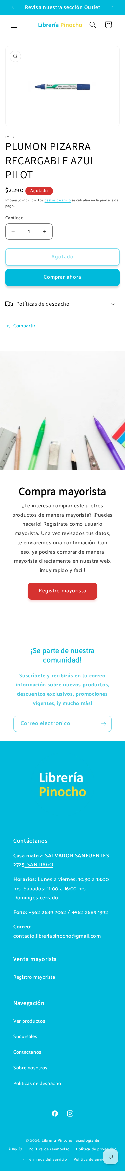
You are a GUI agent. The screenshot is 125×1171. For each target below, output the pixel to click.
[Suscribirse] (103, 724)
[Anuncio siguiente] (112, 7)
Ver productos (29, 1021)
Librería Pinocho (57, 1140)
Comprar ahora (63, 277)
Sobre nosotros (30, 1068)
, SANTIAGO (39, 865)
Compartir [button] (24, 326)
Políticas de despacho (37, 1084)
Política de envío (89, 1159)
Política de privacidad (96, 1149)
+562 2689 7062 (47, 912)
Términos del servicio (47, 1159)
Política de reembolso (49, 1149)
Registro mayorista (63, 591)
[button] (14, 24)
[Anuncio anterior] (12, 7)
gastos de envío (58, 200)
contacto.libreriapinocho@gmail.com (57, 936)
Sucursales (25, 1037)
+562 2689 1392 (90, 912)
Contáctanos (27, 1052)
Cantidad (14, 218)
